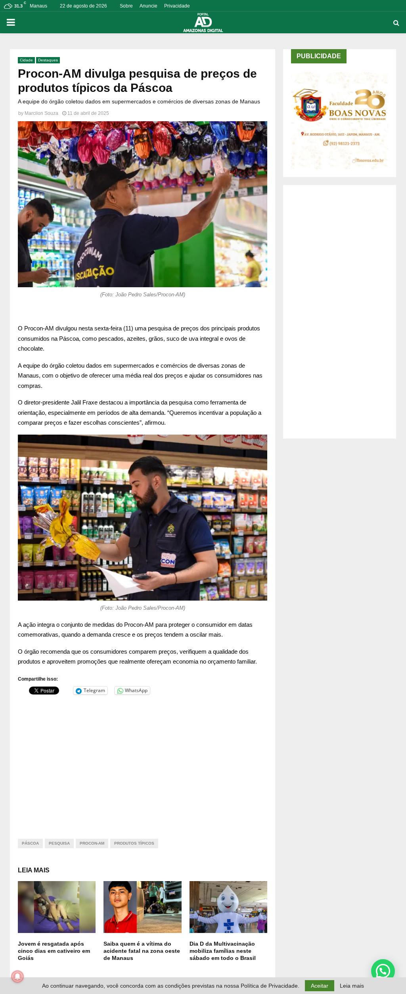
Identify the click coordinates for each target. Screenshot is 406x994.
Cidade (26, 60)
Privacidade (177, 6)
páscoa (30, 843)
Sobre (126, 6)
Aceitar (319, 986)
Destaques (48, 60)
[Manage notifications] (17, 976)
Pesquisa (59, 843)
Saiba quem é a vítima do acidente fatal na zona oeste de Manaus (141, 951)
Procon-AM (92, 843)
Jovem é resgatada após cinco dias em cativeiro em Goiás (54, 951)
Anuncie (148, 6)
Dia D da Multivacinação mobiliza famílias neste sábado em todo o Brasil (223, 951)
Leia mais (352, 985)
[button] (383, 971)
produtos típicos (134, 843)
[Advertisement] (142, 761)
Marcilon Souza (41, 113)
